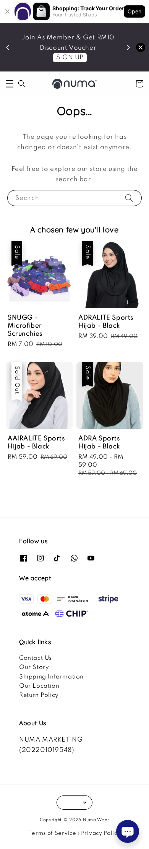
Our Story (34, 667)
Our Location (39, 686)
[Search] (129, 197)
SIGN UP (70, 57)
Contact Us (35, 658)
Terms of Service (52, 833)
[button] (9, 83)
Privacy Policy (101, 833)
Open (134, 11)
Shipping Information (51, 677)
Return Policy (39, 695)
